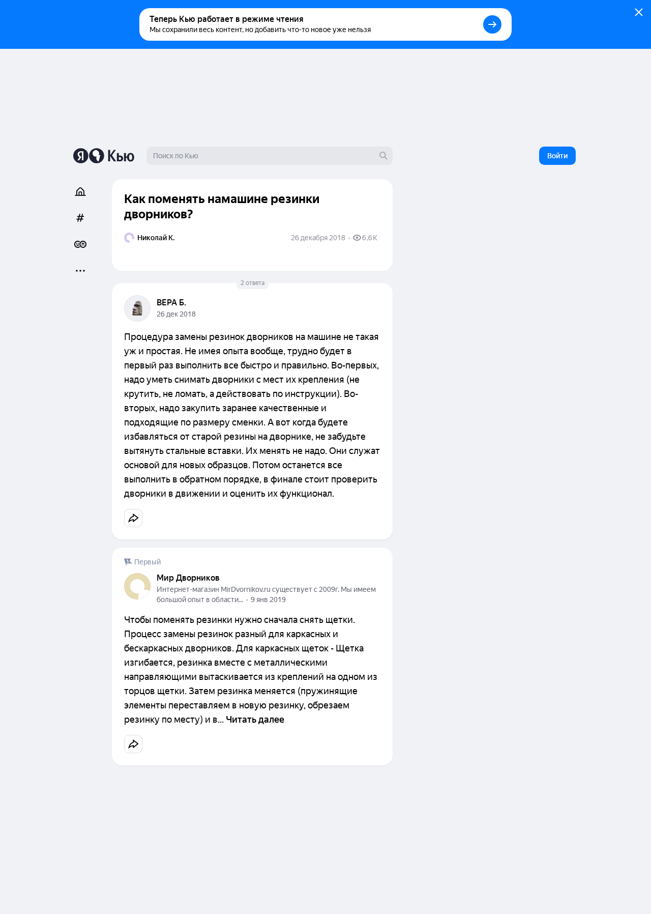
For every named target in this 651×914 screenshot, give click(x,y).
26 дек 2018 (176, 314)
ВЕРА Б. (171, 302)
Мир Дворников (188, 578)
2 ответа (252, 283)
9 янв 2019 (268, 599)
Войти (557, 156)
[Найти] (383, 156)
